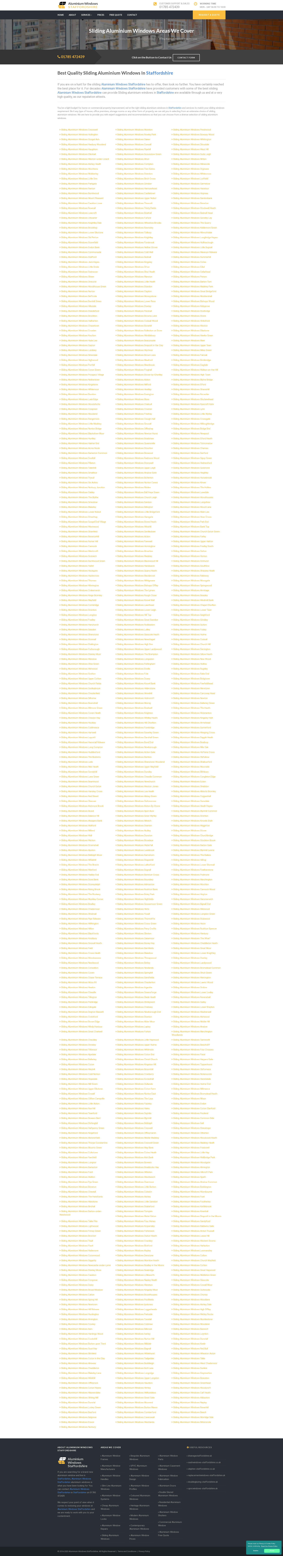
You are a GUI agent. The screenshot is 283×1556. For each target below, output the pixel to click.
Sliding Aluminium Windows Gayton (78, 345)
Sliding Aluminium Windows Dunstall (190, 1339)
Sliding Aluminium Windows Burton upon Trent (83, 1343)
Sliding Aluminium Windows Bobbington (192, 1187)
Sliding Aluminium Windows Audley (134, 830)
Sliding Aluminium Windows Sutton (190, 624)
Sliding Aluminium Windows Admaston (135, 884)
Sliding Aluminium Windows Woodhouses (193, 497)
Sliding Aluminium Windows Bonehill (134, 325)
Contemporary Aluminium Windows (139, 1527)
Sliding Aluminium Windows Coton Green (81, 370)
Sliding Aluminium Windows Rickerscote (192, 1074)
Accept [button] (272, 1550)
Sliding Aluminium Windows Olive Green (80, 664)
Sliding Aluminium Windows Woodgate (191, 1162)
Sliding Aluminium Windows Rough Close (137, 595)
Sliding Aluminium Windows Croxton (134, 409)
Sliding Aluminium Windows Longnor (78, 1162)
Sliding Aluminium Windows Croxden (78, 330)
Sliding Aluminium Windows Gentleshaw (136, 531)
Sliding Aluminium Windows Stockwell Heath (194, 208)
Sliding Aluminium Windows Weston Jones (137, 786)
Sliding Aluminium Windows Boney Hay (135, 943)
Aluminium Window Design (139, 1477)
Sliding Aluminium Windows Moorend (135, 1402)
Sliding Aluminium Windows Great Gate (136, 1397)
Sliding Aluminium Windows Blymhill (134, 1118)
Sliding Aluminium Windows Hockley (78, 722)
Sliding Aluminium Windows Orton (133, 267)
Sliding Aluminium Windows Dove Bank (79, 879)
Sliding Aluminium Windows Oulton (190, 551)
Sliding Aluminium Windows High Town (191, 374)
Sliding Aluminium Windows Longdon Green (194, 914)
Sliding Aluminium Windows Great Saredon (137, 620)
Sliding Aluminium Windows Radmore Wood (138, 458)
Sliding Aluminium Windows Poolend (190, 1113)
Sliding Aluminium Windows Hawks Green (193, 335)
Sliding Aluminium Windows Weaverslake (80, 1392)
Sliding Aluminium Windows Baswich (190, 1329)
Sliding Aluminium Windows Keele (189, 1343)
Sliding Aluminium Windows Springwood (192, 585)
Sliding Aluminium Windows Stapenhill (135, 860)
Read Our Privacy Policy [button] (269, 1546)
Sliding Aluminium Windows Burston (78, 394)
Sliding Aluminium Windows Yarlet (77, 566)
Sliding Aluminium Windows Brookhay (79, 227)
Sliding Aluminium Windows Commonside (81, 252)
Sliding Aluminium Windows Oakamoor (135, 938)
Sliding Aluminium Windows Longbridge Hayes (195, 237)
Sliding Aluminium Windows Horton (190, 556)
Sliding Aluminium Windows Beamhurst (80, 781)
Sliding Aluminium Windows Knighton (135, 713)
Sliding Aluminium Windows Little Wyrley (192, 414)
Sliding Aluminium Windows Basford (78, 1412)
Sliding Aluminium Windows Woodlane (191, 1299)
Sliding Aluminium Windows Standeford (80, 311)
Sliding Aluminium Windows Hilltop (189, 860)
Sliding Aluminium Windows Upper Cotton (81, 678)
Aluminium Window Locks (110, 1517)
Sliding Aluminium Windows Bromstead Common (197, 968)
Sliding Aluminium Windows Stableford (135, 1206)
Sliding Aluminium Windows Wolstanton (192, 713)
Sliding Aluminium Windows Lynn (189, 409)
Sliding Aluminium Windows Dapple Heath (193, 737)
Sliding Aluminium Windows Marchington (192, 879)
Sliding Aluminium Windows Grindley (190, 620)
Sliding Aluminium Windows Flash (77, 1245)
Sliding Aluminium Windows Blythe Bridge (193, 379)
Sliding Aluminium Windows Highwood (79, 360)
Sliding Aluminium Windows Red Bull (190, 1348)
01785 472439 (169, 7)
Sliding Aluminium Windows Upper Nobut (136, 198)
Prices (100, 14)
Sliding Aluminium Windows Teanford (79, 1113)
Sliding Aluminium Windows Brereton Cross (138, 874)
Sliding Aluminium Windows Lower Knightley (194, 953)
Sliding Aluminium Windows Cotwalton (79, 968)
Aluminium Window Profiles (139, 1487)
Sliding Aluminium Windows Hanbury (190, 933)
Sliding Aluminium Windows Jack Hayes (80, 262)
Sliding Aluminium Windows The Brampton (137, 654)
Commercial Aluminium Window (170, 1524)
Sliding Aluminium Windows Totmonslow (192, 443)
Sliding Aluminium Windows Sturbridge (191, 311)
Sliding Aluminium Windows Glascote (191, 1280)
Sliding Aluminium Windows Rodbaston (136, 624)
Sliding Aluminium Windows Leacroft (79, 213)
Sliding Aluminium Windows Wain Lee (191, 512)
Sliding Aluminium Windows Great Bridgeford (194, 291)
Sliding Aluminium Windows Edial (189, 267)
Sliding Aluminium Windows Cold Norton (80, 1074)
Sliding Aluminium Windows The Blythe (79, 497)
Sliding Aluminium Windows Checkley (79, 1039)
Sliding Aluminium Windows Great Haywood (194, 1270)
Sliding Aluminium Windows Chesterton (136, 982)
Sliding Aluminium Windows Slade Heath (136, 997)
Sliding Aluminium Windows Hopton (190, 894)
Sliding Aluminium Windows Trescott (134, 203)
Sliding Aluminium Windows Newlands (135, 968)
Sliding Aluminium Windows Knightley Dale (81, 223)
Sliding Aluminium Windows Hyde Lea (79, 340)
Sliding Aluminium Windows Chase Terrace (81, 977)
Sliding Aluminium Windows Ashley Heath (81, 164)
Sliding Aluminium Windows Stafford (78, 257)
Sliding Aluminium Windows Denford (190, 453)
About (72, 14)
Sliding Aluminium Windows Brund (77, 811)
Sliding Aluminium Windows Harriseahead (137, 188)
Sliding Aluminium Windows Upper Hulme (137, 1044)
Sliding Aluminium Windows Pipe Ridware (81, 918)
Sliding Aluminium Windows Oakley (77, 492)
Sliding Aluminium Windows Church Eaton (81, 786)
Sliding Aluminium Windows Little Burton (136, 1187)
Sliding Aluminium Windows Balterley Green (194, 703)
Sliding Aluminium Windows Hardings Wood (82, 1334)
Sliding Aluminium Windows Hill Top (134, 615)
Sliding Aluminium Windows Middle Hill (191, 1021)
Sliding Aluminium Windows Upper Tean (192, 345)
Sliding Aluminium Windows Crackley (134, 1241)
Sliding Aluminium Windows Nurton (78, 291)
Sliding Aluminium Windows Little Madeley (81, 423)
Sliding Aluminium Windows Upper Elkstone (82, 1089)
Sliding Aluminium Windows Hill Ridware (80, 1309)
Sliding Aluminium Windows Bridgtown (191, 678)
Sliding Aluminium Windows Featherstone (193, 870)
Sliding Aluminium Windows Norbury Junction (83, 487)
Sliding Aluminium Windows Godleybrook (80, 688)
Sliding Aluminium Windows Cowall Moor (192, 1285)
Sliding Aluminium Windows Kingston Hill (136, 1064)
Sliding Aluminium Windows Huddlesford (80, 752)
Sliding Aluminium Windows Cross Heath (80, 953)
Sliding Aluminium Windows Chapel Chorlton (194, 605)
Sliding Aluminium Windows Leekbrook (135, 850)
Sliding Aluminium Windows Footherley (191, 1201)
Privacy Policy (144, 1551)
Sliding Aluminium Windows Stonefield (79, 242)
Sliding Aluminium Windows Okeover (78, 801)
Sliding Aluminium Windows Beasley (190, 595)
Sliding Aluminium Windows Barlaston (79, 1167)
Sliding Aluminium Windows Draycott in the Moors (197, 1216)
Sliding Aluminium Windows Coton (77, 1064)
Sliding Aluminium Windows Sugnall (134, 870)
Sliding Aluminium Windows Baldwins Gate (193, 1226)
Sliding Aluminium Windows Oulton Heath (137, 1236)
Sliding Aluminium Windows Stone (189, 316)
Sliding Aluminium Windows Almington (191, 1167)
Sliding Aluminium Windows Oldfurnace (192, 1069)
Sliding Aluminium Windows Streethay (79, 517)
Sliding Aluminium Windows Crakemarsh (80, 590)
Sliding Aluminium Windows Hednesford (192, 463)
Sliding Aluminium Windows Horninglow (136, 546)
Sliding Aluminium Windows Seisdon (78, 629)
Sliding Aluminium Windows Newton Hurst (137, 433)
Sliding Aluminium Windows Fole (132, 673)
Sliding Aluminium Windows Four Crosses (193, 1049)
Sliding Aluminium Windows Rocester (191, 394)
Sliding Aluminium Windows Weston (190, 325)
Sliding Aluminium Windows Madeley (134, 556)
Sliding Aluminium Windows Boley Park (135, 894)
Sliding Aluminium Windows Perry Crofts (136, 928)
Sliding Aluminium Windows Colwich (134, 1191)
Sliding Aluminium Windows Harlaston (191, 1245)
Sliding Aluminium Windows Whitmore (135, 1049)
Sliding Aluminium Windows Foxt (188, 1196)
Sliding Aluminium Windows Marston (134, 276)
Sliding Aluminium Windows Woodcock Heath (195, 1137)
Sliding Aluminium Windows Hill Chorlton (136, 722)
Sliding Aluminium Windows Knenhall (190, 1211)
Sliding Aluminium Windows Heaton (78, 987)
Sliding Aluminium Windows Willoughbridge (193, 423)
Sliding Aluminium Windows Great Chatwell (81, 1031)
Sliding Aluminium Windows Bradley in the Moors (140, 1265)
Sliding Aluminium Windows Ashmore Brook (82, 806)
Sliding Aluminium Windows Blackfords (80, 933)
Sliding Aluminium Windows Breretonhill (80, 536)
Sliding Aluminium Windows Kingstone (79, 384)
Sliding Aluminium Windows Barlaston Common (84, 453)
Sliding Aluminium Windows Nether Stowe (137, 247)
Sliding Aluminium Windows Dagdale (190, 365)
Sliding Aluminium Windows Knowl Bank (136, 683)
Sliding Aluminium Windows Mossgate (191, 580)
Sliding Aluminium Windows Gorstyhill (79, 771)
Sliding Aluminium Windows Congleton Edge (194, 776)
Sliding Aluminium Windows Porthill (78, 365)
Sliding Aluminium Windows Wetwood (79, 668)
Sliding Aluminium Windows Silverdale (79, 355)
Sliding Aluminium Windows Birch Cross (136, 178)
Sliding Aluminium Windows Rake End (191, 673)
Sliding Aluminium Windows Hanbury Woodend (83, 144)
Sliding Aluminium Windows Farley (189, 536)
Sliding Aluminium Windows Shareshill (191, 389)
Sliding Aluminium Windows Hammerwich (193, 899)
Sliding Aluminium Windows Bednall (134, 257)
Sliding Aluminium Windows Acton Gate (136, 752)
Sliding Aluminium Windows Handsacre (136, 566)
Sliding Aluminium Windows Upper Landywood (139, 649)
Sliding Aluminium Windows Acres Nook (80, 448)
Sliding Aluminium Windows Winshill (134, 526)
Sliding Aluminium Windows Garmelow (191, 183)
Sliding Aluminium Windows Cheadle (78, 992)
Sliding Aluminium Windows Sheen (77, 276)
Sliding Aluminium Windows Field (77, 948)
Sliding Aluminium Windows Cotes (189, 262)
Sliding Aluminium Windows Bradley (78, 904)
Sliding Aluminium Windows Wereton (134, 1285)
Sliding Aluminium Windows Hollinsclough (193, 242)
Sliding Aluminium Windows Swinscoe (79, 271)
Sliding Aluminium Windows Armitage (191, 590)
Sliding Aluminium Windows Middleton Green (194, 1275)
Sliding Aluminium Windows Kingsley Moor (137, 1289)
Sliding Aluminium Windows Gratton (78, 673)
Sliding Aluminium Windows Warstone (79, 1201)
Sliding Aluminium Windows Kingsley (134, 262)
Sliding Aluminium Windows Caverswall (136, 1417)
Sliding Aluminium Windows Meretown (191, 688)
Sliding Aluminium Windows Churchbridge (193, 835)
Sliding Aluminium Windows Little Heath (136, 281)
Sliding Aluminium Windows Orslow (190, 987)
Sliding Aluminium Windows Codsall (190, 639)
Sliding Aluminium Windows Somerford (192, 727)
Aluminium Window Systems (110, 1497)
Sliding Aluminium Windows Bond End (135, 742)
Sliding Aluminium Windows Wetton (78, 840)
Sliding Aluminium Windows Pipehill (134, 149)
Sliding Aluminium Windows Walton (78, 1177)
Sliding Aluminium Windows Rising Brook (80, 889)
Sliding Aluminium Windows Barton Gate (192, 845)
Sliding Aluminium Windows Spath (189, 1177)
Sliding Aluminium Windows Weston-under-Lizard (85, 159)
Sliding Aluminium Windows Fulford (134, 218)
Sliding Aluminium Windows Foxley (189, 629)
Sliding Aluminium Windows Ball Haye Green (138, 492)
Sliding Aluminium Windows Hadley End (80, 874)
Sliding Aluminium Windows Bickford (134, 1245)
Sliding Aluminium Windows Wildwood (191, 909)
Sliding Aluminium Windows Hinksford (191, 321)
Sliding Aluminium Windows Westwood (80, 526)
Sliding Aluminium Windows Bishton (134, 757)
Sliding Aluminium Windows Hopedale (79, 1079)
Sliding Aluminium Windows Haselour (191, 188)
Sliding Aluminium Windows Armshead (191, 722)
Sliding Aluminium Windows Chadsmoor (80, 909)
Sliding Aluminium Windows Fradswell (191, 1147)
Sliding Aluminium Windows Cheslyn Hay (80, 718)
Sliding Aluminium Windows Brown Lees (136, 355)
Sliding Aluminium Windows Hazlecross (80, 575)
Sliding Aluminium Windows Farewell (134, 541)
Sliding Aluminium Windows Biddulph (134, 1123)
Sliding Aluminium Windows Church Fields (81, 683)
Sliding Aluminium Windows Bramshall (79, 703)
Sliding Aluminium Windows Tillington (79, 997)
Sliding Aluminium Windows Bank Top (191, 526)
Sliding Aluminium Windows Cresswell (79, 129)
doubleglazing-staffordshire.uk (203, 1482)
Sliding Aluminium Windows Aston (133, 379)
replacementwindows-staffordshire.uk (206, 1475)
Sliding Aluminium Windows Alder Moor (136, 1021)
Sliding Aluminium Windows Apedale (78, 1054)
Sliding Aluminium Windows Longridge (135, 1373)
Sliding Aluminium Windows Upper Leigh (136, 468)
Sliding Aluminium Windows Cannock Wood (194, 889)
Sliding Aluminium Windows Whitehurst (136, 1353)
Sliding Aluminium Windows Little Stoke (80, 267)
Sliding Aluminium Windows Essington (135, 394)
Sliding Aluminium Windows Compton (135, 164)
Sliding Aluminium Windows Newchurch (136, 781)
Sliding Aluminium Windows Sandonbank (192, 198)
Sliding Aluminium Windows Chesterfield (80, 693)
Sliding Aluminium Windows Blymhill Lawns (193, 850)
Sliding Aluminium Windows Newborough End (139, 1012)
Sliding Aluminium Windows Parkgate (79, 183)
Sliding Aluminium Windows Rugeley (190, 668)
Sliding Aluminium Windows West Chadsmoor (195, 1363)
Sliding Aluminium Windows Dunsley (134, 771)
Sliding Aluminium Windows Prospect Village (82, 374)
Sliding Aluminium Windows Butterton (135, 477)
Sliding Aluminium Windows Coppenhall (192, 796)
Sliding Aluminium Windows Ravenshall (191, 997)
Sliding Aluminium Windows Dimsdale (191, 144)
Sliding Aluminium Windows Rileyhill (78, 1069)
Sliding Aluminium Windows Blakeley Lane (81, 1373)
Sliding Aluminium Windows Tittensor (79, 1049)
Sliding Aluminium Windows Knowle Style (193, 820)
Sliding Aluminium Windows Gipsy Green (192, 458)
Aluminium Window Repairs (110, 1527)
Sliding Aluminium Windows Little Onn (79, 178)
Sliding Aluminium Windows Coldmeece (80, 727)
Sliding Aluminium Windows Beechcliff (191, 1044)
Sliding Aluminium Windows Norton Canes (137, 482)
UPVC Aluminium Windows (138, 1467)
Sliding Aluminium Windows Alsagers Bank (81, 820)
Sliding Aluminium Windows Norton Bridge (81, 428)
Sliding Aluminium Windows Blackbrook (136, 575)
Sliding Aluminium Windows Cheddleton (80, 1368)
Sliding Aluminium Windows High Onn (135, 644)
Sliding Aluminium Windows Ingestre (134, 987)
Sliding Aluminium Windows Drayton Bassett (82, 1012)
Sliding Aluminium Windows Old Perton (79, 237)
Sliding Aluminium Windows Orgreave (191, 169)
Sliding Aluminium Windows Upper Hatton (193, 541)
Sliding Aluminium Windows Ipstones (135, 1304)
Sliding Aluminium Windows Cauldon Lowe (81, 203)
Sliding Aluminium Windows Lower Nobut (81, 512)
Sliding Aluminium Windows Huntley (78, 438)
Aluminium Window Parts (168, 1457)
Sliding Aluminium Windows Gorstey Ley (192, 218)
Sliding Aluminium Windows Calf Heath (191, 1392)
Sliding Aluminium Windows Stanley (134, 306)
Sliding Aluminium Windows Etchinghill (79, 1123)
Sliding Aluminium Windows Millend (78, 830)
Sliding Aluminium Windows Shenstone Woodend (140, 762)
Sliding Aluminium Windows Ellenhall (78, 154)
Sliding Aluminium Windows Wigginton (191, 825)
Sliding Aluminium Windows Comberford (136, 1412)
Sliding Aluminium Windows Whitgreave (136, 580)
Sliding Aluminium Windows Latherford (135, 864)
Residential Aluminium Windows (169, 1504)
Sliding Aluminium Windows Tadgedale (135, 1358)
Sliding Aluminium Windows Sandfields (135, 977)
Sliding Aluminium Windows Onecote (78, 281)
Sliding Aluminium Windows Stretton (190, 816)
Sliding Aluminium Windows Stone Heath (136, 521)
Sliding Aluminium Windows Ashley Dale (192, 1304)
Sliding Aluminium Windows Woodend (79, 414)
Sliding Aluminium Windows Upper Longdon (138, 1378)
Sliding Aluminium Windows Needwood (80, 963)
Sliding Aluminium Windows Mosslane (191, 1324)
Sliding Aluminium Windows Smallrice (79, 472)
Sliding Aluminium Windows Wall (76, 835)
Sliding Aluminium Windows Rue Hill (78, 1108)
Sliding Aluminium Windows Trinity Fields (136, 208)
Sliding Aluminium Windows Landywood (192, 963)
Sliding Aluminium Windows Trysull (77, 477)
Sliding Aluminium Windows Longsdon (135, 659)
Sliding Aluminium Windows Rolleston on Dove (139, 330)
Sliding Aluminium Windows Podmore (191, 874)
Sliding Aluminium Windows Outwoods (191, 1289)
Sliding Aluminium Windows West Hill (191, 149)
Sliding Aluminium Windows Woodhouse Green (83, 286)
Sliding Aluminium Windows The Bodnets (81, 757)
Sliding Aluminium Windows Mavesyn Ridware (195, 252)
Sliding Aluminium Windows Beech (189, 1412)
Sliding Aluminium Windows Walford (78, 825)
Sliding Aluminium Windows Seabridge (135, 1270)
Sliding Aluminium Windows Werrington (192, 977)
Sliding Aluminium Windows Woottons (79, 169)
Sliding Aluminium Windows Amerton (135, 551)
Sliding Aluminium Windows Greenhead (192, 1383)
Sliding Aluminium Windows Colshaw (135, 1324)
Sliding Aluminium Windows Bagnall (134, 1348)
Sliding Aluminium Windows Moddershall (192, 296)
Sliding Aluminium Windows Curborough (80, 649)
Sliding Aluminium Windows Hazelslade (192, 1079)
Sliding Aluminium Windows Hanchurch (80, 624)
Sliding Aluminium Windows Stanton (134, 1016)
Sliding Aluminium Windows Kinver (189, 482)
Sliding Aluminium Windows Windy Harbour (81, 1026)
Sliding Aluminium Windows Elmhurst (191, 561)
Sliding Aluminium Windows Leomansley (192, 1250)
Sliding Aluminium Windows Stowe (189, 830)
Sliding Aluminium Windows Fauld (189, 1054)
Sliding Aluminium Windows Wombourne (192, 1191)
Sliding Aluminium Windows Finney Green (81, 1231)
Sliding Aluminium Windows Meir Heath (80, 766)
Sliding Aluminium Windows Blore (133, 399)
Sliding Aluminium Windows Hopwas (190, 193)
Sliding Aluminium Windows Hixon (189, 923)
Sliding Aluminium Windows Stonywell (135, 463)
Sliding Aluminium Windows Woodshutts (80, 404)
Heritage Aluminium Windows (139, 1507)
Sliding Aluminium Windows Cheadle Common (139, 776)
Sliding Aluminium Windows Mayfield (78, 600)
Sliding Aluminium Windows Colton (190, 1255)
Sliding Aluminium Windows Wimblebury (136, 335)
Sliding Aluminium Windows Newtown (79, 1304)
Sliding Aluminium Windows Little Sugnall (192, 247)
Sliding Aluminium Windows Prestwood (192, 129)
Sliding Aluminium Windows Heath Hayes (193, 806)
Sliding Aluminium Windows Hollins (190, 664)
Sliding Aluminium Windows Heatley (134, 389)
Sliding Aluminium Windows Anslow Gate (137, 472)
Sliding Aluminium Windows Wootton (191, 884)
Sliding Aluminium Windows (110, 1537)
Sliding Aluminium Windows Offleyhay (135, 428)
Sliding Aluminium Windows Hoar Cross (192, 517)
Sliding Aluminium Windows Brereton (191, 203)
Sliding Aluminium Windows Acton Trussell (193, 1231)
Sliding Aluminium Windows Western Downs (194, 1241)
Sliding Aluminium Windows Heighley (190, 472)
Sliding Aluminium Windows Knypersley (136, 1226)
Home (60, 14)
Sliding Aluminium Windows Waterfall (135, 845)
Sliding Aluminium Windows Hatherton (79, 321)
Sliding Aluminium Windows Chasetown (80, 325)
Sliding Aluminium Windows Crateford (79, 1016)
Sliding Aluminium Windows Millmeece (191, 1089)
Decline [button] (255, 1550)
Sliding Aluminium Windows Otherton (191, 1133)
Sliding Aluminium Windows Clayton (134, 291)
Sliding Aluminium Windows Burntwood (80, 193)
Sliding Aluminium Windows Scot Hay (79, 1348)
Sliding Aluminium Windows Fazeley (134, 1103)
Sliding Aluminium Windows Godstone (191, 468)
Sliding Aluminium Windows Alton (133, 159)
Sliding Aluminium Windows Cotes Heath (136, 1152)
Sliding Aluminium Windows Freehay (134, 414)
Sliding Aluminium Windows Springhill (135, 972)
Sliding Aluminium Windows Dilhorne (78, 698)
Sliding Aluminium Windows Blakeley (78, 507)
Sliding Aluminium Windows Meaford (134, 360)
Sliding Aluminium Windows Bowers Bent (81, 1118)
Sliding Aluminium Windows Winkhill (78, 1378)
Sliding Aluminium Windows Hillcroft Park (193, 1172)
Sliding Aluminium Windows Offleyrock (79, 1383)
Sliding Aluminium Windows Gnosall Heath (81, 943)
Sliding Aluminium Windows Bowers (134, 1162)
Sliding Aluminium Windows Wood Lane (192, 507)
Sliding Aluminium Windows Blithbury (190, 771)
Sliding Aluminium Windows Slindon (134, 933)
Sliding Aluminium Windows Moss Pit (79, 982)
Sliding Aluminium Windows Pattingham (136, 664)
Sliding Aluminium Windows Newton (190, 698)
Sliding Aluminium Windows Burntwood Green (83, 561)
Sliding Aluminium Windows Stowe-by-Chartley (139, 374)
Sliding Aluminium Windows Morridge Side (193, 1417)
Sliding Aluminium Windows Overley (190, 958)
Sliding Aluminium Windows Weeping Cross (194, 732)
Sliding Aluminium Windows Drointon (78, 610)
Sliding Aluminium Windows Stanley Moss (81, 1270)
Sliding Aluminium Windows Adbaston (191, 1397)
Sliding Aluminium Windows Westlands (135, 1422)
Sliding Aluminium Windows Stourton (135, 448)
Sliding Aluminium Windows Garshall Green (137, 737)
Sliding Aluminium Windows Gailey (189, 1002)
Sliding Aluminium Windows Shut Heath (136, 271)
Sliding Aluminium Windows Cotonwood (80, 1255)
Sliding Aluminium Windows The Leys (135, 1098)
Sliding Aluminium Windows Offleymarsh (136, 1133)
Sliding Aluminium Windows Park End (191, 521)
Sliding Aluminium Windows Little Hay (191, 1152)
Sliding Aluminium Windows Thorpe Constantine (84, 1142)
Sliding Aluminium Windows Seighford (191, 615)
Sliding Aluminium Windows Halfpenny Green (82, 1128)
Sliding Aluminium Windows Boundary (135, 879)
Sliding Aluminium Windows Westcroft (79, 551)
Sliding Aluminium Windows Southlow (191, 566)
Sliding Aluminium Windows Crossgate (191, 419)
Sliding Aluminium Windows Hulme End (191, 1084)
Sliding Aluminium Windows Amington (79, 1319)
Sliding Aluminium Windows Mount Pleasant (82, 198)
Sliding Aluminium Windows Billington (135, 507)
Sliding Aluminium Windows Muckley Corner (82, 899)
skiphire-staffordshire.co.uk (201, 1469)
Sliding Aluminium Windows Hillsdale (78, 306)
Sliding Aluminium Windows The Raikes (192, 855)
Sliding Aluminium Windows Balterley (78, 1059)
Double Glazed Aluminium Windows (168, 1494)
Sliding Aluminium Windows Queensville (136, 443)
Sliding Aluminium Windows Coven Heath (81, 713)
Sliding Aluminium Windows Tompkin (134, 1211)
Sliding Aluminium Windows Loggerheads (137, 1309)
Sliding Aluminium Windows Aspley (134, 1250)
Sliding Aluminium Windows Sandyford (191, 1221)
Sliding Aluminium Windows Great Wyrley (136, 816)
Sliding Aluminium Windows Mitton (189, 159)
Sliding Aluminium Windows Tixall (77, 1241)
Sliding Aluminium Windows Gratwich (79, 556)
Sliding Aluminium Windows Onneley (78, 1044)
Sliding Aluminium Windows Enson (77, 1422)
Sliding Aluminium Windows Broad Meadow (82, 1289)
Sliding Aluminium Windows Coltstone (79, 1152)
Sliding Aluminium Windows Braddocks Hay (138, 1167)
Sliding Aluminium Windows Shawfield (79, 531)
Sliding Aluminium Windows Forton (134, 1031)
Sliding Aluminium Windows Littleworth (135, 1275)
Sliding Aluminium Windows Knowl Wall (136, 600)
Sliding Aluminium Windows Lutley (133, 629)
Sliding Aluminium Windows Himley (134, 1387)
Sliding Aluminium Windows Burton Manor (137, 1407)
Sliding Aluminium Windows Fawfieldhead (193, 683)
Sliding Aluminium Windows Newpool (191, 433)
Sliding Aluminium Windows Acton (133, 536)
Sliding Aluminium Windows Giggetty (78, 1260)
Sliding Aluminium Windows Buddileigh (135, 1363)
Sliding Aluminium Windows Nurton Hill (135, 1339)
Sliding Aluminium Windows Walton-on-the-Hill (195, 370)
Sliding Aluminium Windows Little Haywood (138, 1039)
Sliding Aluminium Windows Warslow (79, 659)
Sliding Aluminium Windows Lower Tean (192, 610)
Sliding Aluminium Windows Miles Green (192, 350)
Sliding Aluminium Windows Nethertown (80, 379)
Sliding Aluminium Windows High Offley (192, 1309)
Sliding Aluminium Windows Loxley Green (81, 1407)
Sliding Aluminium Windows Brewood (135, 453)
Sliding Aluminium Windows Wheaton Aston (194, 1353)
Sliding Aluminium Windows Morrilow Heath (138, 1260)
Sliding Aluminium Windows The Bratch (80, 864)
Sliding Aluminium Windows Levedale (191, 492)
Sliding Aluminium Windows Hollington (79, 134)
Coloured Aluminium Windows (139, 1497)
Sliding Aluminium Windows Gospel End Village (83, 521)
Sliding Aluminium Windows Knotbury (79, 938)
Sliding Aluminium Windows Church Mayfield (194, 1260)
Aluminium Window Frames (110, 1457)
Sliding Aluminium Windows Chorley (190, 1294)
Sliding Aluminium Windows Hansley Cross (81, 791)
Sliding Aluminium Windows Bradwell (134, 708)
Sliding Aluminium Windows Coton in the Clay (83, 1358)
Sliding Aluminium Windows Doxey (133, 678)
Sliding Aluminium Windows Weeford (79, 870)
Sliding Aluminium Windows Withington (79, 923)
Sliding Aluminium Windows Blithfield (78, 1353)
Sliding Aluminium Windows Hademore (79, 1250)
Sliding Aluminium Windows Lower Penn (136, 301)
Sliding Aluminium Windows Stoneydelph (80, 884)
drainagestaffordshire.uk (200, 1455)
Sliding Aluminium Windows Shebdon (191, 786)
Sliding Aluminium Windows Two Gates (136, 169)
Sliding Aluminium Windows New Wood (192, 659)
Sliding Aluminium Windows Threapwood (136, 958)
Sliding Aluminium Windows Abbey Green (137, 796)
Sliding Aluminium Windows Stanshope (192, 1128)
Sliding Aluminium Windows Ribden (134, 487)
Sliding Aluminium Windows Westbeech (136, 1177)
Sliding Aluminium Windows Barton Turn (192, 281)
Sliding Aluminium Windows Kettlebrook (192, 1206)
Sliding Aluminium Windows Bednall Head (193, 213)
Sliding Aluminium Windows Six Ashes (79, 482)
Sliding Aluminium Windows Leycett (78, 737)
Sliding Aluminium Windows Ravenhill (191, 1407)
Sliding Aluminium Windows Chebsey (135, 1007)
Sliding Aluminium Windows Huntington (80, 1314)
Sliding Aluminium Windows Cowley (78, 1324)
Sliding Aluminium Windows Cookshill (79, 1339)
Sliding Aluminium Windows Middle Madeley (138, 1137)
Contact (132, 14)
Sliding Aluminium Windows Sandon (134, 502)
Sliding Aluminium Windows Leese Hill (191, 1236)
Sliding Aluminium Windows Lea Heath (135, 791)
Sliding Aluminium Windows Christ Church (137, 1059)
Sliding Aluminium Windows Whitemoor (80, 389)
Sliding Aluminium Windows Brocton (78, 1236)
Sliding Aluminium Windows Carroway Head (194, 693)
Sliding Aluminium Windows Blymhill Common (195, 811)
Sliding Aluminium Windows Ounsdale (191, 801)
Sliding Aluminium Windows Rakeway (191, 575)
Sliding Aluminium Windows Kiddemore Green (195, 227)
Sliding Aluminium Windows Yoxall (133, 914)
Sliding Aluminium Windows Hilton (77, 928)
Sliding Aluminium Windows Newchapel (136, 639)
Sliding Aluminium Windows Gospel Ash (80, 139)
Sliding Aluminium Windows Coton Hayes (81, 1387)
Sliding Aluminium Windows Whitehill (78, 860)
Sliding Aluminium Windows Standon (134, 286)
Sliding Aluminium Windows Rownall (78, 208)
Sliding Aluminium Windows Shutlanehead (193, 399)
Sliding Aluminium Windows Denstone (135, 1255)
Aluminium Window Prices (139, 1537)
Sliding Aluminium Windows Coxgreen (79, 409)
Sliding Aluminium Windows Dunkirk (190, 1368)
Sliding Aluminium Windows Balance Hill (80, 816)
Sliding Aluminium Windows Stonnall (78, 639)
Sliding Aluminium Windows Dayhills (134, 1113)
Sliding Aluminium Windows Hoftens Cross (194, 752)
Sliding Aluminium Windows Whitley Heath (137, 718)
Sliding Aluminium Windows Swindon (134, 173)
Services (86, 14)
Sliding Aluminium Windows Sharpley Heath (194, 570)
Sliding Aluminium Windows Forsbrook (135, 242)
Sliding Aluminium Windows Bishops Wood (193, 301)
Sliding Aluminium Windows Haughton (79, 149)
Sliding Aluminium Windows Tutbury (134, 232)
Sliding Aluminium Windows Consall (134, 144)
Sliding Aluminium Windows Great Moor (192, 948)
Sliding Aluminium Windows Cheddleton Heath (195, 943)
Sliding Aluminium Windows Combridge (80, 605)
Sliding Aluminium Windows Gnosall (134, 423)
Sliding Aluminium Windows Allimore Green (81, 708)
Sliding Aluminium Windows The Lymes (136, 590)
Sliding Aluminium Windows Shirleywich (136, 1002)
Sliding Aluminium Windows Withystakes (136, 1392)
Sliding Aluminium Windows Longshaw (191, 502)
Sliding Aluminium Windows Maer (189, 340)
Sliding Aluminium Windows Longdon (79, 615)
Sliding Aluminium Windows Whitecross (192, 173)
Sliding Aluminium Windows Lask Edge (79, 399)
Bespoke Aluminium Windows (139, 1457)
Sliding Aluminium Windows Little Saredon (137, 1201)
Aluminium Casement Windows (169, 1467)
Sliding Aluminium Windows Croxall (78, 1093)
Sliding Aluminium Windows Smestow (79, 502)
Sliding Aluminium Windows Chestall (78, 1191)
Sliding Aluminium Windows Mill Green (79, 1084)
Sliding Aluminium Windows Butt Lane (135, 1368)
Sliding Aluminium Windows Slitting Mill (79, 1397)
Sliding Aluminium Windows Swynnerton (192, 1373)
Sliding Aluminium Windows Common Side (193, 1118)
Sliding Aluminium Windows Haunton (134, 1383)
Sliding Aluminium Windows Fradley (78, 620)
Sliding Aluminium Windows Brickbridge (192, 360)
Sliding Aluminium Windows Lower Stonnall (194, 864)
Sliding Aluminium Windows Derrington (191, 649)
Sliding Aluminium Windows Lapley (133, 1026)
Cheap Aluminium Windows (110, 1507)
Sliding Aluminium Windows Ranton (78, 188)
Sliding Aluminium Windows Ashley (134, 1196)
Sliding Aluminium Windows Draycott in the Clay (140, 345)
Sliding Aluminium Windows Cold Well (135, 252)
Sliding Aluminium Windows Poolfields (135, 1299)
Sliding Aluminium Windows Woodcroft (192, 1387)
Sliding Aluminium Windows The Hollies (192, 487)
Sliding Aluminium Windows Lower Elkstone (82, 232)
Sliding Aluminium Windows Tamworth (191, 1039)
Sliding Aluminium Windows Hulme (189, 634)
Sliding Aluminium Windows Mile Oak (190, 747)
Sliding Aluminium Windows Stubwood (191, 918)
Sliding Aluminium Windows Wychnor (135, 350)
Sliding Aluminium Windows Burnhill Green (81, 301)
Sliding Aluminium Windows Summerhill (192, 257)
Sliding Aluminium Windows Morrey (134, 703)
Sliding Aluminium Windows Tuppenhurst (192, 1064)
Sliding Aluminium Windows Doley (77, 1285)
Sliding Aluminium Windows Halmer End (80, 443)
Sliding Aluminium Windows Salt (188, 1123)
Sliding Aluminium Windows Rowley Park (136, 134)
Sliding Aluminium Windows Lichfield (190, 178)
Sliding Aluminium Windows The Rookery (80, 894)
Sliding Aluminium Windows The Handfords (82, 1196)
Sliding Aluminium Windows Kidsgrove (191, 306)
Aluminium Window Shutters (168, 1514)
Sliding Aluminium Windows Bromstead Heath (195, 1093)
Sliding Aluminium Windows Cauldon (78, 1275)
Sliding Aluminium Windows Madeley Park (193, 286)
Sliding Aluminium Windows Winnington (80, 585)
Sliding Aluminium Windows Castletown (136, 193)
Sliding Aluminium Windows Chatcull (134, 404)
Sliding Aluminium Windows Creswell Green (138, 1142)
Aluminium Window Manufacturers (110, 1467)
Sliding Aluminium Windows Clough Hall (136, 419)
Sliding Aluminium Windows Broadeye (135, 840)
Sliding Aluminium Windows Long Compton (82, 747)
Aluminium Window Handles (110, 1477)
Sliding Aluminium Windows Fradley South (193, 546)
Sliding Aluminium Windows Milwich (134, 820)
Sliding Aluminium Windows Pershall (134, 311)
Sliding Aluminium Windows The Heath (191, 708)
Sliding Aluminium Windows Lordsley (78, 350)
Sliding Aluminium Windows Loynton (190, 1334)
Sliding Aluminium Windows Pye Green (79, 1182)
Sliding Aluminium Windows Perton (190, 276)
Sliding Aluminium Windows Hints (133, 909)
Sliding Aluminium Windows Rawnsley (135, 227)
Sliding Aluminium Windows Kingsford (79, 1133)
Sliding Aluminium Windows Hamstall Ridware (83, 742)
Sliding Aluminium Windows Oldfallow (191, 757)
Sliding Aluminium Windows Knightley (135, 237)
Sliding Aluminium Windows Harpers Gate (193, 1059)
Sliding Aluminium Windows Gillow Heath (192, 654)
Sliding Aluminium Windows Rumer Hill (79, 541)
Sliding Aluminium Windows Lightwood (79, 1226)
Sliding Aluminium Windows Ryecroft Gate (193, 404)
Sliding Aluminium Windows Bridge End (191, 428)
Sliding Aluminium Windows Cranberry (135, 1074)
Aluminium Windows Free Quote (168, 1534)
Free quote (115, 14)
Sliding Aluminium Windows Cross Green (136, 923)
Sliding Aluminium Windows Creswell (134, 1128)
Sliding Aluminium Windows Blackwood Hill (137, 561)
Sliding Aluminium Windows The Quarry (192, 223)
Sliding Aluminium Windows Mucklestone (193, 1319)
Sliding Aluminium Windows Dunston (134, 835)
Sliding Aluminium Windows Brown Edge (80, 1021)
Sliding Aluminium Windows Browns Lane (137, 316)
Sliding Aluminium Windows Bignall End (191, 904)
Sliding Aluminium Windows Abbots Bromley (194, 791)
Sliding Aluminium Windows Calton (77, 1294)
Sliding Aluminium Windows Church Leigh (137, 497)
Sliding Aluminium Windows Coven (77, 972)
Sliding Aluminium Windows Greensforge (136, 992)
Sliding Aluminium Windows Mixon (189, 1098)
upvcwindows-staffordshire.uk (203, 1488)
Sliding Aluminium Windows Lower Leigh (136, 610)
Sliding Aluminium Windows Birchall (78, 1206)
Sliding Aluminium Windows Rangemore (80, 419)
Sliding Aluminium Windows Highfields (135, 899)
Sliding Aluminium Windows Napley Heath (137, 1280)
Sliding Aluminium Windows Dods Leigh (192, 154)
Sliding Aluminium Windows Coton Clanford (194, 1108)
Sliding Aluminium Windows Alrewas (78, 1363)
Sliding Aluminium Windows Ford (77, 1172)
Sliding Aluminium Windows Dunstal (78, 1402)
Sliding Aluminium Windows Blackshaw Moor (82, 433)
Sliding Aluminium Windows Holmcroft (135, 698)
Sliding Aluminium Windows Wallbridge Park (194, 1157)
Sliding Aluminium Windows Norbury (78, 1427)
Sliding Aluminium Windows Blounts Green (81, 1147)
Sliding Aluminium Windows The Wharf (191, 938)
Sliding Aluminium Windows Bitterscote (192, 1422)
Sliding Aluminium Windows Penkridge (79, 1002)
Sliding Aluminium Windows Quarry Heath (137, 570)
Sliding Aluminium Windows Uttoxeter (79, 218)
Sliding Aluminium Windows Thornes (78, 580)
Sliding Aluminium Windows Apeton (78, 850)
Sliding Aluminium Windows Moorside (191, 766)
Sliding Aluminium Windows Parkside (134, 1314)
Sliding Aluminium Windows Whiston (134, 1172)
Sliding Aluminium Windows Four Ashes (136, 1221)
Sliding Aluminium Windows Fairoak (190, 355)
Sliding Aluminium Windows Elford (189, 384)
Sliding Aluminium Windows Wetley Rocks (193, 1314)
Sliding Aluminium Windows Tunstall (134, 1319)
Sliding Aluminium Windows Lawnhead (135, 605)
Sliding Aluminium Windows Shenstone (80, 634)
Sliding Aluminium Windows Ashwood (191, 1016)
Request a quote (209, 15)
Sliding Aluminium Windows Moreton (134, 129)
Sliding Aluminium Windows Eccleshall (135, 1079)
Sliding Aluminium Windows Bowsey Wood (193, 134)
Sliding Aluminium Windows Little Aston (80, 1103)
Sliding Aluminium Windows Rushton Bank (137, 889)
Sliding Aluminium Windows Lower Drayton (193, 1007)
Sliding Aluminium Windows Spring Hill (79, 1299)
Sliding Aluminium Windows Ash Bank (135, 1157)
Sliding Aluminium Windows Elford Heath (192, 438)
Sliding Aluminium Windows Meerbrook (136, 365)
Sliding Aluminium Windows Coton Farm (136, 1089)
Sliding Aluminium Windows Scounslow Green (139, 154)
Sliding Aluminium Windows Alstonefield (80, 1137)
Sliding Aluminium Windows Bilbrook (134, 1329)
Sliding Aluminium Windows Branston (191, 1378)
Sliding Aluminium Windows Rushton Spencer (195, 928)
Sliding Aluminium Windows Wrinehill (134, 693)
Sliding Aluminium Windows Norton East (136, 1093)
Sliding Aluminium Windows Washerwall (192, 1012)
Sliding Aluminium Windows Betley (133, 963)
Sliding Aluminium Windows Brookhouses (137, 1294)
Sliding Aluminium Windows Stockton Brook (194, 840)
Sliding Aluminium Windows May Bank (135, 1147)
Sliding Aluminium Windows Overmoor (135, 1182)
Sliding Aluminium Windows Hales (133, 1108)
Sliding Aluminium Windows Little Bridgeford (138, 512)
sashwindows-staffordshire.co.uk (204, 1462)
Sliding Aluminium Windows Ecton (189, 781)
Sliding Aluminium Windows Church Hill (191, 644)
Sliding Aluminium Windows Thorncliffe (136, 918)
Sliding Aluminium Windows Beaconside (136, 340)
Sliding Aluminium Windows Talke (189, 1358)
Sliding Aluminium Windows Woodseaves (81, 958)
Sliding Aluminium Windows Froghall (134, 370)
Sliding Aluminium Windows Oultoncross (136, 801)
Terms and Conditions (127, 1551)
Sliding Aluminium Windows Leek (77, 762)
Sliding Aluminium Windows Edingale (78, 1007)
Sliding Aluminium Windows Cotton (190, 1265)
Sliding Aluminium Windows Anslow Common (195, 1182)
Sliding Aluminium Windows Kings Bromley (81, 595)
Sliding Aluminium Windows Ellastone (191, 330)
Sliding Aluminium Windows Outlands (135, 1084)
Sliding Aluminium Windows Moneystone (136, 296)
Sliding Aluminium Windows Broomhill (135, 1069)
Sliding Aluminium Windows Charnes (190, 448)
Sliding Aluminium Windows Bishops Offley (137, 585)
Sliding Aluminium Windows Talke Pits (79, 1221)
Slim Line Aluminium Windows (111, 1487)
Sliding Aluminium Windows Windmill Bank (193, 600)
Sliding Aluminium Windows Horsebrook (192, 477)
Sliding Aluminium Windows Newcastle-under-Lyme (86, 1265)
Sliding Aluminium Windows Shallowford (192, 762)
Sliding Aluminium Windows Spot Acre (135, 811)
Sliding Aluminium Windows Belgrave (78, 1417)
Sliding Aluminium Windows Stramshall (79, 845)
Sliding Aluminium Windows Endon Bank (80, 247)
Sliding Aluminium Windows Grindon (134, 183)
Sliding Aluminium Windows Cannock (79, 546)
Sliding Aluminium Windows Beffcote (79, 296)
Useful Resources (200, 1447)
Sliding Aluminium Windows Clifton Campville (83, 1098)
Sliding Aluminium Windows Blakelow (135, 953)
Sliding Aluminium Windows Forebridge (135, 727)
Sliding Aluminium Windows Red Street (79, 796)
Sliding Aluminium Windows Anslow (190, 1026)
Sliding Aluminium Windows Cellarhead (191, 271)
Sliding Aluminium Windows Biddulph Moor (81, 855)
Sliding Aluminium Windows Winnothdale (192, 232)
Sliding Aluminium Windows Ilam (76, 1329)
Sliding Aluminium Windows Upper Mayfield (137, 766)
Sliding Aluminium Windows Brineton (78, 1187)
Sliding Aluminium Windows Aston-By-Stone (138, 806)
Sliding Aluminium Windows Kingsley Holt (193, 718)
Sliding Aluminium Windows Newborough (137, 747)
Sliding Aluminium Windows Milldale (134, 1343)
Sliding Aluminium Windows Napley (190, 1402)
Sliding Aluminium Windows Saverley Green (138, 732)
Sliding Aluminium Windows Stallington (79, 644)
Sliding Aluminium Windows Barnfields (135, 948)
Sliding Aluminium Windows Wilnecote (191, 164)
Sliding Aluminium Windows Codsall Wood (137, 321)
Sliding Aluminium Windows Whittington (192, 139)
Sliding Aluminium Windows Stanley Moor (81, 654)
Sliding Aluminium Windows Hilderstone (136, 688)
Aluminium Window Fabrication (168, 1477)
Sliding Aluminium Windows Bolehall (134, 213)
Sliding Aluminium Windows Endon (189, 1103)
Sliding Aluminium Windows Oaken (133, 139)
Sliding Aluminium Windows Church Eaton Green (196, 531)
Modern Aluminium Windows (139, 1517)
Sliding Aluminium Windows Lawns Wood (193, 982)
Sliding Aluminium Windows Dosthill (78, 458)
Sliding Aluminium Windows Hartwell (78, 732)
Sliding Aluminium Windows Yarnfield (78, 1157)
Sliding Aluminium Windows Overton (134, 825)
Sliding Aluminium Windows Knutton (78, 335)
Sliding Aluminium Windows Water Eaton (136, 1216)
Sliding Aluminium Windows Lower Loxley (193, 992)
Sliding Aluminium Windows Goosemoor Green (139, 904)
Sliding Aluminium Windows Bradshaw (135, 438)
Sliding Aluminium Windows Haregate (135, 517)
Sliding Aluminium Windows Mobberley (79, 173)
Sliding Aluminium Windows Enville (133, 668)
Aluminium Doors (167, 1485)
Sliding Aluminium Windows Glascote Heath (138, 634)
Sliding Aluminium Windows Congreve (79, 1280)
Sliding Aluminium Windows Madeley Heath (193, 1142)
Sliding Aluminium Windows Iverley (133, 1334)
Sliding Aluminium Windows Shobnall (78, 914)
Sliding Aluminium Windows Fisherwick (135, 1231)
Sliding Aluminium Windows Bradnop (190, 742)
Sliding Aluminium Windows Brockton (79, 316)
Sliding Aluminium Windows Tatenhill (78, 468)
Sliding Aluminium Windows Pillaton (78, 463)
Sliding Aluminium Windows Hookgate (79, 570)
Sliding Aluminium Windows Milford (134, 384)
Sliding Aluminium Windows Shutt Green (192, 972)
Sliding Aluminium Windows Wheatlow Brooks (139, 223)
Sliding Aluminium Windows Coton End (135, 1054)
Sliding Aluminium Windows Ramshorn (135, 855)
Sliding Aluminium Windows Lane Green (80, 776)
